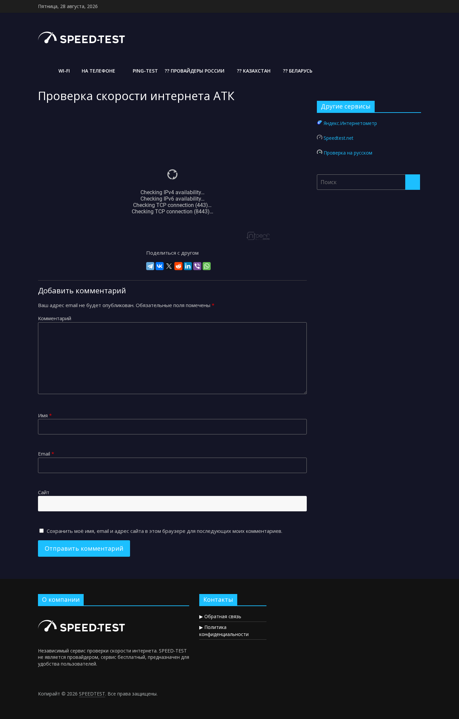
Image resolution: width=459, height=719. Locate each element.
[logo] (82, 614)
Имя (45, 415)
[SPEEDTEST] (44, 71)
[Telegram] (150, 266)
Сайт (43, 492)
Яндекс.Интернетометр (350, 123)
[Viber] (197, 266)
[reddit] (178, 266)
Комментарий (54, 318)
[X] (169, 266)
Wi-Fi (63, 71)
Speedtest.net (338, 138)
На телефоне (97, 71)
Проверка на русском (348, 153)
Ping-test (144, 71)
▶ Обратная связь (220, 616)
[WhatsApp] (207, 266)
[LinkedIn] (188, 266)
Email (46, 453)
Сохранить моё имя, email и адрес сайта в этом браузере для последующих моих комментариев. (164, 530)
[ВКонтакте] (160, 266)
